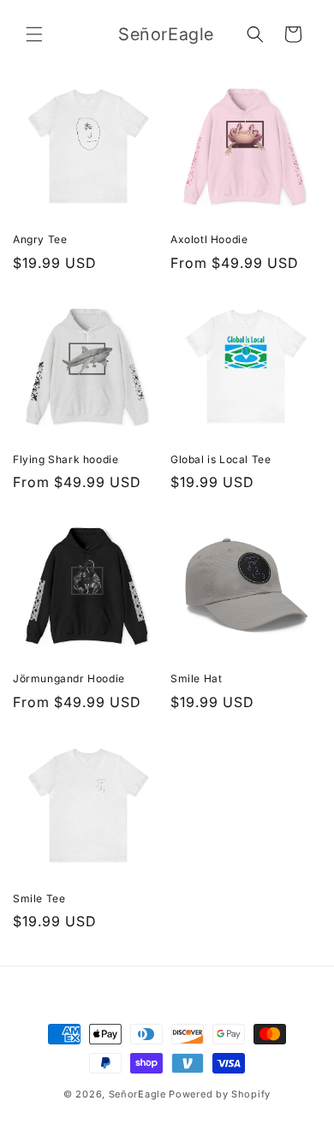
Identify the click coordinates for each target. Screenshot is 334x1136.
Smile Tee (39, 898)
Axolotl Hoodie (209, 239)
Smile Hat (196, 678)
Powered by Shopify (220, 1094)
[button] (34, 34)
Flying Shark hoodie (65, 459)
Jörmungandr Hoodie (69, 678)
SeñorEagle (137, 1094)
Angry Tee (40, 239)
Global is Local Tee (220, 459)
